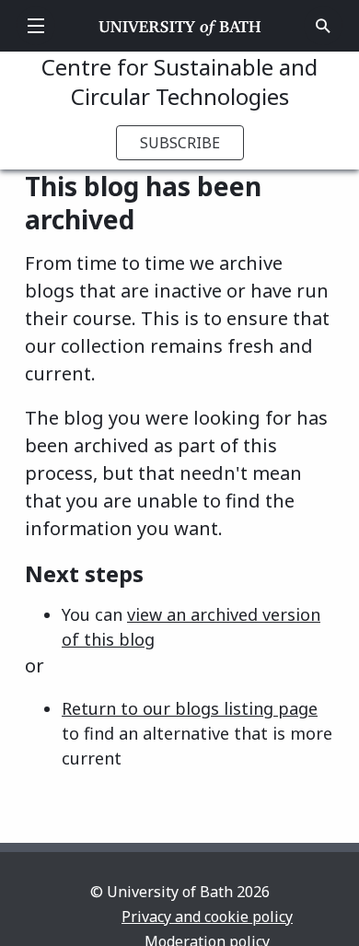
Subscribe (180, 143)
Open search (323, 25)
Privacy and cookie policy (207, 916)
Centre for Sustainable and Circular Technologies (179, 81)
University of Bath (179, 26)
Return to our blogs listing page (190, 708)
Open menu (36, 25)
